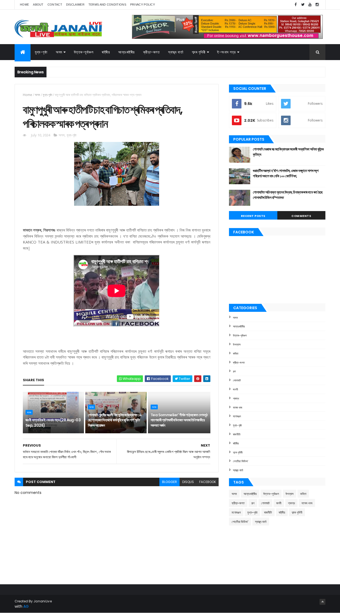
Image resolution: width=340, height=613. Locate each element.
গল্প (234, 371)
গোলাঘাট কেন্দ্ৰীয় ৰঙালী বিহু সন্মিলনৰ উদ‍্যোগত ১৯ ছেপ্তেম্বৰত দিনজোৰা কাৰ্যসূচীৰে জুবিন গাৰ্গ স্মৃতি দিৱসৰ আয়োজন (114, 420)
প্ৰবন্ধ (236, 398)
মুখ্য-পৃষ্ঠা (41, 52)
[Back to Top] (322, 602)
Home (24, 4)
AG (26, 606)
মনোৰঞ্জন (237, 416)
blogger (169, 482)
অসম (59, 52)
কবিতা (235, 353)
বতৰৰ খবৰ (237, 407)
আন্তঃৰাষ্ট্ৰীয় (126, 52)
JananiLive (42, 601)
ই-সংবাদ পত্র (226, 52)
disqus (188, 482)
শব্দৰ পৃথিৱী (198, 52)
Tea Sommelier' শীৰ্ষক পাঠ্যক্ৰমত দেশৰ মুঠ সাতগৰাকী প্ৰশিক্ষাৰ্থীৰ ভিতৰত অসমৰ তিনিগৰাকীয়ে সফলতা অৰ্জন (179, 420)
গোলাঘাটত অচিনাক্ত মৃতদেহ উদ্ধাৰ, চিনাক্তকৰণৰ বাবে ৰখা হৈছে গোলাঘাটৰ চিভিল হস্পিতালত (288, 195)
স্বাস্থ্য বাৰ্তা (175, 52)
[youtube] (310, 4)
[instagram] (317, 4)
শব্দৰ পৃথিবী (238, 452)
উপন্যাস (237, 344)
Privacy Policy (142, 4)
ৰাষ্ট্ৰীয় (106, 52)
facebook (207, 482)
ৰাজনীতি (236, 434)
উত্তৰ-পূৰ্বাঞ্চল (84, 52)
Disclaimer (75, 4)
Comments (301, 216)
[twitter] (303, 4)
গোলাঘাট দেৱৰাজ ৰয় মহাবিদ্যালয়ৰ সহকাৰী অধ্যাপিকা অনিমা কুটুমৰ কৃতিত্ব (288, 151)
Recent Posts (253, 216)
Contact (55, 4)
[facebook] (296, 4)
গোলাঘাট (237, 380)
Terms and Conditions (107, 4)
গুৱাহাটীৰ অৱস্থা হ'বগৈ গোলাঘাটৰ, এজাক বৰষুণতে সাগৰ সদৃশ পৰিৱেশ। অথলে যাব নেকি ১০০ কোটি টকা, (285, 173)
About (38, 4)
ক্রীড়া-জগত (151, 52)
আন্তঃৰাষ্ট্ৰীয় (239, 326)
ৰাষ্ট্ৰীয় (236, 443)
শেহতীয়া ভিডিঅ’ (240, 461)
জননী (235, 389)
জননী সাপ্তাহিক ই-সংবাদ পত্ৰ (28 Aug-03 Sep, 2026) (53, 422)
